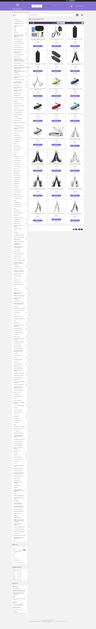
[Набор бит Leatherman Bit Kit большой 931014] (56, 57)
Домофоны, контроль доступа (18, 226)
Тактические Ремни (17, 409)
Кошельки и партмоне (18, 130)
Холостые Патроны (17, 198)
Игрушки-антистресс (18, 365)
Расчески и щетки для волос (19, 310)
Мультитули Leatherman (18, 97)
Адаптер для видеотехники (19, 495)
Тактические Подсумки (18, 217)
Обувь (15, 28)
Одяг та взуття (17, 141)
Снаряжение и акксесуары (19, 43)
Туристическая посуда (18, 39)
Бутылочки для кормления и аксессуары (19, 339)
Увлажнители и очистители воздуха (19, 498)
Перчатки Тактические (18, 268)
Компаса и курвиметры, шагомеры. (18, 91)
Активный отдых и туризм (19, 373)
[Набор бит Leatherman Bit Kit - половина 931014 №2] (75, 32)
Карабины (16, 101)
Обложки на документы (18, 41)
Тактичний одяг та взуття (19, 375)
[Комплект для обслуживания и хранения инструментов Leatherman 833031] (38, 32)
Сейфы (15, 30)
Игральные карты (17, 392)
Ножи (15, 154)
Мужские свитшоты (17, 166)
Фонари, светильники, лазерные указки (18, 52)
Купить (38, 46)
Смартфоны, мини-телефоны (19, 426)
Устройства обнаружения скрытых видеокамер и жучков (19, 436)
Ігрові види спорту (17, 139)
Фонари (15, 454)
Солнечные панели (17, 343)
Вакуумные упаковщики (18, 468)
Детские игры (16, 334)
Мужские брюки (17, 149)
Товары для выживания (18, 368)
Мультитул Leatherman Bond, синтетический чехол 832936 (75, 139)
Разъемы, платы (17, 394)
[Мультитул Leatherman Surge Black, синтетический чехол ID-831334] (38, 156)
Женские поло (16, 162)
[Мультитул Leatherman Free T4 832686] (38, 131)
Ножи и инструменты (18, 345)
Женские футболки (17, 194)
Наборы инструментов (18, 411)
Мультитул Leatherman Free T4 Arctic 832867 (75, 114)
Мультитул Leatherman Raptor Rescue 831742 (56, 39)
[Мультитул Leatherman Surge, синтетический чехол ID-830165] (75, 156)
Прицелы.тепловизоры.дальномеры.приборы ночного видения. (22, 68)
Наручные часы (17, 116)
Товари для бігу (17, 135)
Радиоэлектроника (17, 206)
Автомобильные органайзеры (19, 308)
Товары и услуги (17, 12)
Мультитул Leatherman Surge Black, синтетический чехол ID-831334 (37, 164)
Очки (15, 320)
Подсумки (16, 452)
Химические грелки (17, 103)
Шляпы (15, 493)
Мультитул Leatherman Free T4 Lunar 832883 (56, 89)
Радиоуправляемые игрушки (19, 295)
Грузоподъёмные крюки (18, 509)
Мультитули (16, 361)
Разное (15, 200)
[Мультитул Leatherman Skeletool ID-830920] (56, 206)
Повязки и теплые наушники (19, 241)
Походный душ (16, 74)
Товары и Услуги (36, 6)
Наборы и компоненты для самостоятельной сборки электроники (19, 520)
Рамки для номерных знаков (19, 531)
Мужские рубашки (17, 170)
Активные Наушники (17, 93)
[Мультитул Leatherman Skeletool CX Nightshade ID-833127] (75, 206)
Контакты (49, 6)
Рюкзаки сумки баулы (18, 63)
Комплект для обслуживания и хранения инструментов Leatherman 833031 (37, 39)
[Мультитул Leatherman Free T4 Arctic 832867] (75, 106)
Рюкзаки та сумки (17, 120)
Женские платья (17, 249)
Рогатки (15, 463)
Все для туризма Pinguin (18, 49)
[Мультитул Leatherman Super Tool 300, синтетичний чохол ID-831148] (75, 181)
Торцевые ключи (17, 485)
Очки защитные (17, 19)
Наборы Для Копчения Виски (19, 318)
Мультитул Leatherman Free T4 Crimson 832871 (56, 114)
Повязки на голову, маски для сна (19, 123)
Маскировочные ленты (18, 112)
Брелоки (15, 152)
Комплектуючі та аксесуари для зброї (19, 403)
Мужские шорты (17, 179)
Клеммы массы (16, 533)
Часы (15, 398)
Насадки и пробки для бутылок (18, 371)
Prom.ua (53, 620)
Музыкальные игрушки (18, 475)
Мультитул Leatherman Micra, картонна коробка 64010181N (37, 89)
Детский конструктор (18, 377)
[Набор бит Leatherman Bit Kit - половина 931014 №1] (38, 57)
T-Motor (15, 230)
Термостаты (16, 515)
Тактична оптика (17, 95)
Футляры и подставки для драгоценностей (19, 538)
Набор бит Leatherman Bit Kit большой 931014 (56, 64)
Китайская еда (16, 290)
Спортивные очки (17, 45)
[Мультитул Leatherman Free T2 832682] (56, 131)
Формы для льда (17, 477)
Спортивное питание (18, 420)
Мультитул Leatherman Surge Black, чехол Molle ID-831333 (56, 164)
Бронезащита (16, 215)
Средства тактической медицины (18, 524)
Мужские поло (16, 181)
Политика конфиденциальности (61, 621)
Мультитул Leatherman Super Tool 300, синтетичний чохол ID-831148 (75, 189)
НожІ (15, 286)
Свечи (15, 277)
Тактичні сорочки (17, 191)
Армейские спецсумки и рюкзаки (18, 448)
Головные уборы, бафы (18, 459)
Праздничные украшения (18, 389)
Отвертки (16, 487)
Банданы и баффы (17, 379)
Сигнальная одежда (17, 396)
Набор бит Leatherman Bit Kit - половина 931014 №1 (37, 64)
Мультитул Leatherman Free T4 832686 (37, 138)
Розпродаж (16, 232)
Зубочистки (16, 306)
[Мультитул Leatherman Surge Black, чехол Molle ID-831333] (56, 156)
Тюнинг (15, 314)
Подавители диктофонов (18, 433)
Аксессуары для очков (18, 359)
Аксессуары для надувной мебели (19, 466)
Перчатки (15, 32)
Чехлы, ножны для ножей (18, 428)
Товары (14, 17)
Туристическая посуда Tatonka (18, 26)
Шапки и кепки (16, 183)
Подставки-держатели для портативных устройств (19, 303)
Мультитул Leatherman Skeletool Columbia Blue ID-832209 (38, 214)
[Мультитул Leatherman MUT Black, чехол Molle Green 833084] (75, 57)
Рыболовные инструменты (19, 529)
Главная (29, 6)
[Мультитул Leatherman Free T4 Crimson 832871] (56, 106)
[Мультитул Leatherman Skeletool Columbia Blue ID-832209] (38, 206)
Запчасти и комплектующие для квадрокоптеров (19, 473)
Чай (14, 540)
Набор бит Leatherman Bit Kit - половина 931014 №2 (75, 39)
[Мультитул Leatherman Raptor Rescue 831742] (56, 32)
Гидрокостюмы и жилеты (18, 110)
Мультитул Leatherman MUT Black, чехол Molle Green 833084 (75, 64)
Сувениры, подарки (17, 275)
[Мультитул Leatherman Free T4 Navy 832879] (75, 82)
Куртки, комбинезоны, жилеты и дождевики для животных (18, 263)
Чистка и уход (16, 414)
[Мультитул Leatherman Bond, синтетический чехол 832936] (75, 131)
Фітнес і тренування (17, 137)
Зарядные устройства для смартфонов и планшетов (19, 271)
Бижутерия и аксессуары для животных (19, 382)
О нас (44, 6)
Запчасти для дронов (18, 204)
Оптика (15, 288)
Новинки (15, 133)
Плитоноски (16, 461)
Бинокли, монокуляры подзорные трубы (18, 82)
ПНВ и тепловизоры (17, 400)
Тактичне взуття (17, 164)
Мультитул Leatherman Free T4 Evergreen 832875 (38, 114)
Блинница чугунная (17, 457)
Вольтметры (16, 422)
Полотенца (16, 107)
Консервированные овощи (19, 235)
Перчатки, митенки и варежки (19, 260)
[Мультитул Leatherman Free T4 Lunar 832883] (56, 82)
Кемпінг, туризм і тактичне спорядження (19, 326)
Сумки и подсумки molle (18, 213)
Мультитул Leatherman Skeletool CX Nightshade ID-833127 (75, 214)
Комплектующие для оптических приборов (18, 503)
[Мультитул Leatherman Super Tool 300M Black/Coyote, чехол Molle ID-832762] (38, 181)
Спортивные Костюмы (18, 189)
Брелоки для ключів (17, 221)
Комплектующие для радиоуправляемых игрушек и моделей (19, 490)
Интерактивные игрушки (18, 332)
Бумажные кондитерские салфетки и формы (18, 387)
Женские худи (16, 185)
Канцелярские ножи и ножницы (18, 483)
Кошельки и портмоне (18, 443)
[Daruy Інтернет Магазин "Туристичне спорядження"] (17, 5)
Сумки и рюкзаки (17, 175)
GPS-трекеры (16, 430)
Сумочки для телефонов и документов (19, 128)
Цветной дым (16, 500)
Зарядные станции (17, 255)
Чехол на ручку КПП (17, 355)
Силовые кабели (17, 300)
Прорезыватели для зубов (19, 341)
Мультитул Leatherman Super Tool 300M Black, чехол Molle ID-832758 (56, 189)
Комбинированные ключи (19, 511)
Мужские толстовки (17, 147)
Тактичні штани (17, 158)
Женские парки (16, 156)
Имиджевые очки (17, 480)
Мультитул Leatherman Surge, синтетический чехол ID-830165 (75, 164)
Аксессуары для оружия (18, 21)
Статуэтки (16, 407)
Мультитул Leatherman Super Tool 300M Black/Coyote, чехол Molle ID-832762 (37, 189)
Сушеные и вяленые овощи (19, 237)
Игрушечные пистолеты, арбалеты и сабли (18, 293)
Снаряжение (16, 322)
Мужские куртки (17, 145)
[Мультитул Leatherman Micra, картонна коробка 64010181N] (38, 82)
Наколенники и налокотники (19, 79)
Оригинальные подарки (18, 348)
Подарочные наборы (18, 228)
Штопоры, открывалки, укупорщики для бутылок (18, 351)
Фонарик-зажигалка (17, 282)
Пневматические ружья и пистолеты (18, 77)
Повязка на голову (17, 258)
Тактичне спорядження (18, 118)
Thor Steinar (16, 187)
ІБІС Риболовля (17, 210)
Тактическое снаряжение (18, 384)
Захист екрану (16, 336)
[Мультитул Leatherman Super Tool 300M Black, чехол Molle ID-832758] (56, 181)
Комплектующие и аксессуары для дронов (18, 247)
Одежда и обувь (17, 219)
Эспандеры (16, 353)
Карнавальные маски (18, 470)
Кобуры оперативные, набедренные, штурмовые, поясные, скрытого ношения (19, 60)
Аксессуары (16, 416)
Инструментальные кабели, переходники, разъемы (19, 507)
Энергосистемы (17, 280)
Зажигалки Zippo (17, 56)
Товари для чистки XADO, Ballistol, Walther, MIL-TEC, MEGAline (19, 35)
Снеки (15, 424)
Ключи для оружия (17, 513)
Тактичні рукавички (17, 160)
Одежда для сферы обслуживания (17, 244)
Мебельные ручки (17, 251)
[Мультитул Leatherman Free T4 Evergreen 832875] (38, 106)
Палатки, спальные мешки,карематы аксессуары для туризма (19, 71)
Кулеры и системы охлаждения (17, 298)
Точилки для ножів (17, 517)
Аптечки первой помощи (18, 54)
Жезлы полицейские (17, 330)
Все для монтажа (17, 418)
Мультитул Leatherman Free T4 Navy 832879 (75, 89)
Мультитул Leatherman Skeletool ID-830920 (56, 213)
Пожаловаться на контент (51, 621)
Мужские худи (16, 173)
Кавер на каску (16, 84)
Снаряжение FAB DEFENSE (19, 65)
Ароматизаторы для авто (19, 284)
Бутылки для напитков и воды (19, 535)
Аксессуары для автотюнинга (19, 439)
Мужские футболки (17, 177)
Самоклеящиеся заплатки (19, 253)
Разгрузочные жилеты (18, 47)
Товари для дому (17, 202)
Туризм (15, 143)
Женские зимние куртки (18, 196)
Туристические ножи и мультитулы (18, 87)
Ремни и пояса (16, 168)
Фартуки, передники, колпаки (19, 526)
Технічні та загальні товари (19, 405)
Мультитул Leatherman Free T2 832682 (56, 138)
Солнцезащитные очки (18, 125)
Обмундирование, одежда (19, 23)
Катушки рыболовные (18, 114)
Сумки (15, 208)
